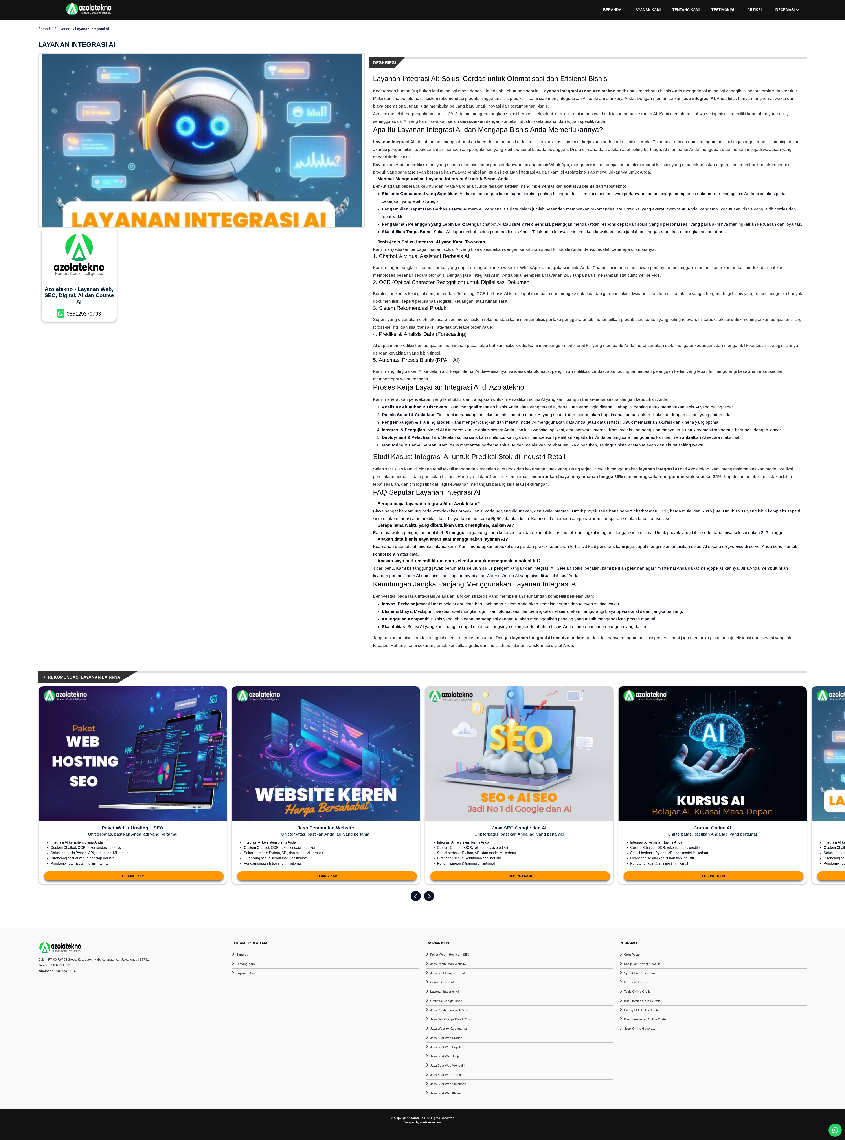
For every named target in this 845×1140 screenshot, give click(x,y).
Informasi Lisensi (636, 982)
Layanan (63, 29)
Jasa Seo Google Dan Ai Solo (450, 1019)
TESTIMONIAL (723, 10)
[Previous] (415, 896)
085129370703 (84, 314)
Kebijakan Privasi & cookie (642, 964)
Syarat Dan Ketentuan (639, 973)
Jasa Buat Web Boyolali (446, 1047)
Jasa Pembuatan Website (448, 964)
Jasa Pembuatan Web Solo (449, 1010)
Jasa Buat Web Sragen (446, 1037)
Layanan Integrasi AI (444, 991)
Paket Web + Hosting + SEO (449, 954)
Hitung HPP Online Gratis (641, 1010)
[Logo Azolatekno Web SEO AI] (89, 9)
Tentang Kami (245, 964)
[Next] (429, 896)
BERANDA (612, 10)
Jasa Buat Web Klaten (445, 1093)
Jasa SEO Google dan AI (447, 973)
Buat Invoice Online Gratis (642, 1001)
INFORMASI (785, 10)
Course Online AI (503, 575)
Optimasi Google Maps (446, 1001)
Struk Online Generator (640, 1028)
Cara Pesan (632, 954)
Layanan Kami (246, 973)
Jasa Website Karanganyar (449, 1028)
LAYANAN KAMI (647, 10)
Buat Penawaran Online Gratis (645, 1019)
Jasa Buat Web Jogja (445, 1056)
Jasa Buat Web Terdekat (447, 1074)
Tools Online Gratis (637, 991)
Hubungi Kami (133, 876)
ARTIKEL (755, 10)
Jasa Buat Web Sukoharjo (448, 1084)
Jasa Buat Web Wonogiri (447, 1065)
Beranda (45, 29)
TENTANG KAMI (686, 10)
